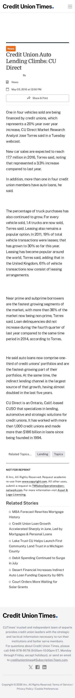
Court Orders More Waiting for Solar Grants (33, 584)
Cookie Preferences (46, 688)
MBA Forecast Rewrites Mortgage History (36, 514)
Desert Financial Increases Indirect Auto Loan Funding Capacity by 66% (36, 572)
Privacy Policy (25, 688)
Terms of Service (62, 684)
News (10, 48)
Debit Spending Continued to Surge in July (37, 560)
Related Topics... (20, 454)
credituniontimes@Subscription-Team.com (39, 660)
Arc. (25, 684)
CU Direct (29, 130)
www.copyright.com (34, 481)
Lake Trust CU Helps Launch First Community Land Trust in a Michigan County (36, 546)
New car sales (17, 151)
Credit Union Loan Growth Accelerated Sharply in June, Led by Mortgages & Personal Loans (36, 529)
